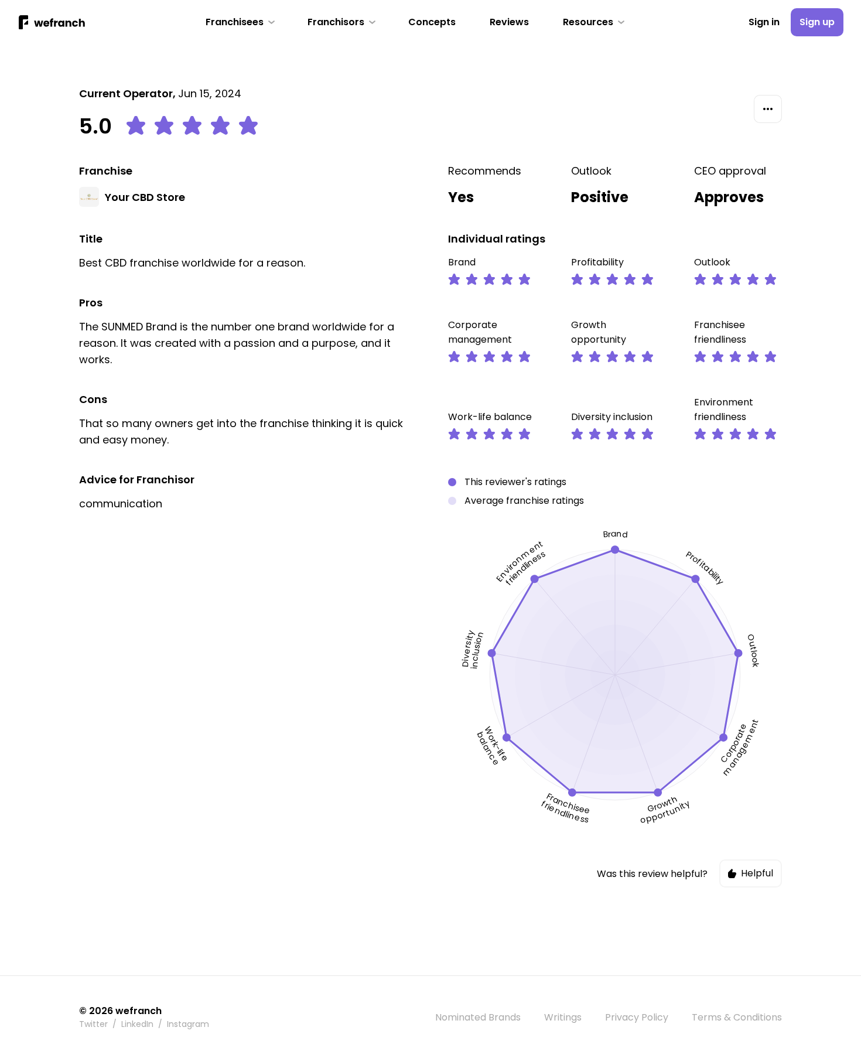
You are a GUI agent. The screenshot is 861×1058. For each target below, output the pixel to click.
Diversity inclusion (611, 417)
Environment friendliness (723, 409)
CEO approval (730, 170)
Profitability (597, 262)
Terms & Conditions (737, 1017)
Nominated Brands (478, 1017)
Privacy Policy (636, 1017)
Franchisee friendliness (720, 332)
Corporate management (480, 332)
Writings (563, 1017)
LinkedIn (137, 1024)
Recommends (484, 170)
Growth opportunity (598, 332)
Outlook (591, 170)
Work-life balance (490, 417)
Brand (462, 262)
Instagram (188, 1024)
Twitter (93, 1024)
